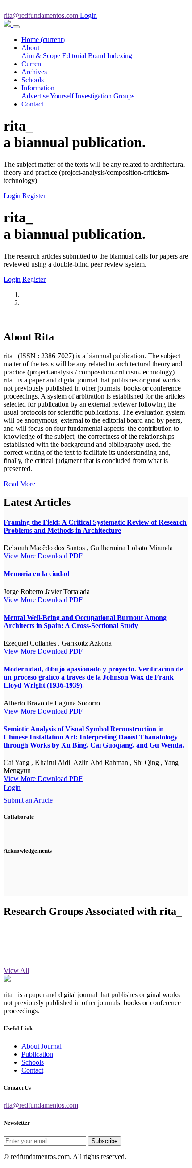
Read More (19, 484)
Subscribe (104, 1141)
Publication (37, 1054)
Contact (32, 104)
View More (21, 556)
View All (16, 970)
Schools (32, 80)
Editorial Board (83, 55)
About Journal (41, 1046)
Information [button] (37, 88)
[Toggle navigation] (16, 26)
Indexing (119, 55)
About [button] (30, 47)
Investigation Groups (104, 96)
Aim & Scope (40, 55)
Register (34, 196)
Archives (34, 72)
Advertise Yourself (47, 96)
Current (32, 64)
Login (12, 196)
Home (43, 39)
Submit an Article (28, 800)
